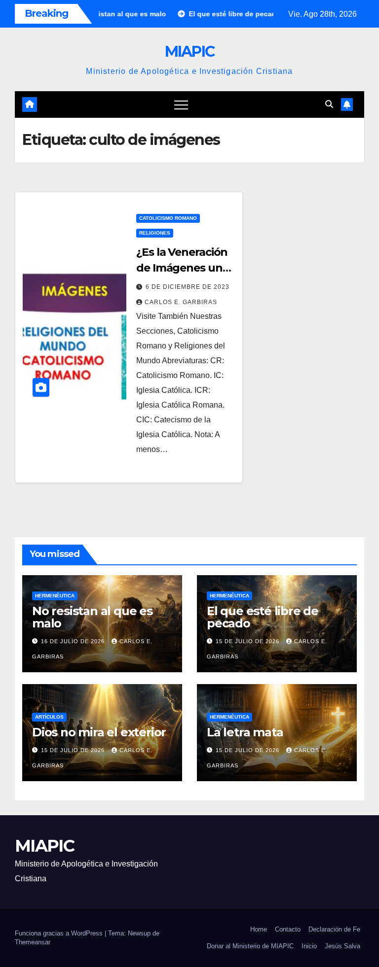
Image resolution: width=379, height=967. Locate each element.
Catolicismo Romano (168, 218)
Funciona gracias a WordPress (60, 933)
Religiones (154, 233)
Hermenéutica (55, 595)
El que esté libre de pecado (262, 617)
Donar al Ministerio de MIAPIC (250, 946)
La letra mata (245, 732)
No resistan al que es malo (92, 617)
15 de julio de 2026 (248, 641)
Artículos (49, 717)
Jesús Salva (342, 946)
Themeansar (32, 942)
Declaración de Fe (334, 929)
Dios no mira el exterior (99, 732)
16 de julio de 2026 (74, 641)
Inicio (309, 946)
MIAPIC (190, 51)
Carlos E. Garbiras (181, 302)
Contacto (288, 929)
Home (258, 929)
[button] (329, 104)
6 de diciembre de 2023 (187, 286)
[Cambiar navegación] (181, 104)
